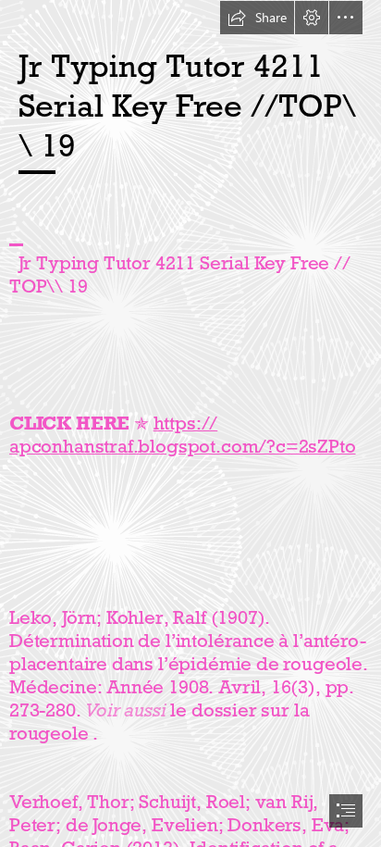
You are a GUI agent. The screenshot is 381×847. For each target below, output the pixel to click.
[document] (190, 423)
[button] (257, 17)
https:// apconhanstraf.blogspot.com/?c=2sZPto (182, 434)
